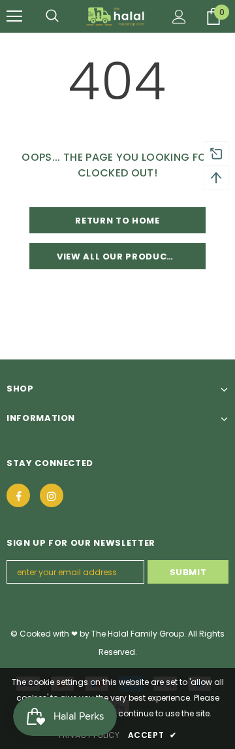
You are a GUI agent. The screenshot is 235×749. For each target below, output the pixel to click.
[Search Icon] (52, 16)
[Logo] (116, 16)
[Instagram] (51, 495)
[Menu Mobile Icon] (14, 16)
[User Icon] (179, 17)
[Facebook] (18, 495)
